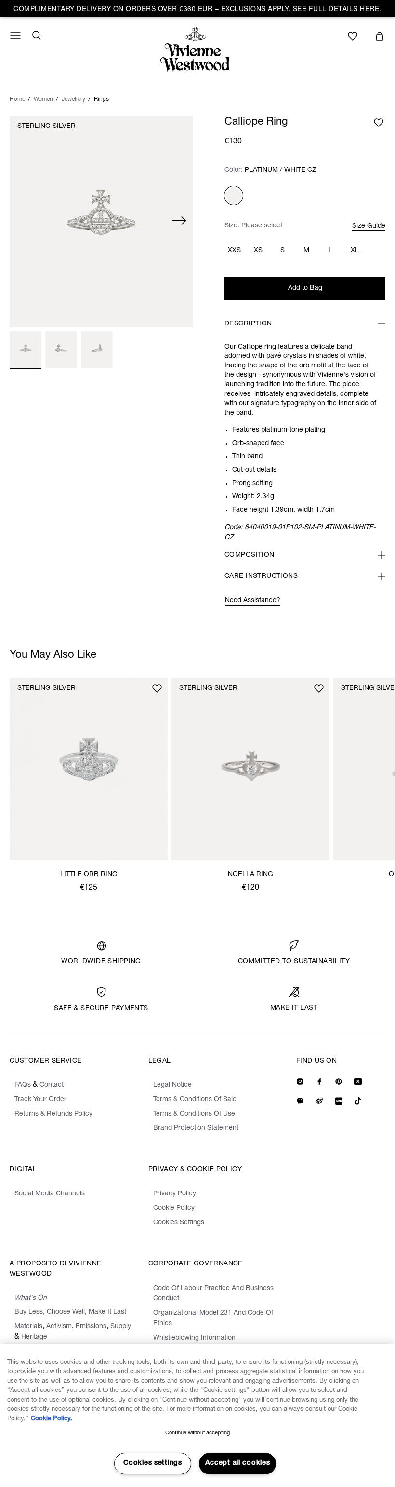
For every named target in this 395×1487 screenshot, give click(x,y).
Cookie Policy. (51, 1419)
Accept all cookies (237, 1463)
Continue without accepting (197, 1433)
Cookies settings (152, 1463)
